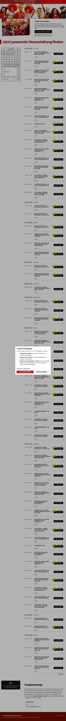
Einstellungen (42, 372)
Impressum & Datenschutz (23, 368)
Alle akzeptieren (25, 372)
